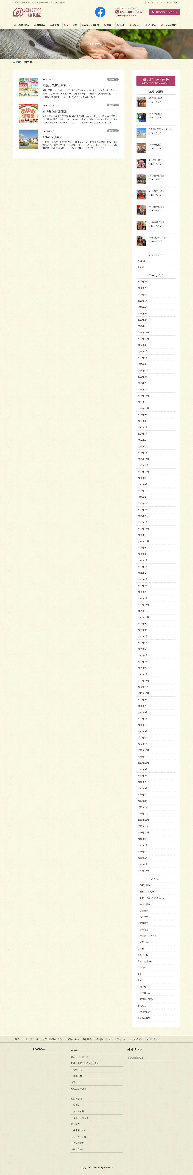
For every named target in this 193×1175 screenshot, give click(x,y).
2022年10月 (143, 541)
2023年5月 (143, 497)
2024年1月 (143, 453)
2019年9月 (143, 769)
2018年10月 (143, 832)
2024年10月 (143, 408)
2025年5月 (143, 364)
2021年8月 (143, 630)
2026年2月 (143, 320)
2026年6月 (143, 294)
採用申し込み (146, 1012)
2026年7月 (143, 288)
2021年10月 (143, 617)
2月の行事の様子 (157, 206)
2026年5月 (143, 301)
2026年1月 (143, 326)
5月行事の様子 (155, 160)
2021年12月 (143, 604)
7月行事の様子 (155, 114)
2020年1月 (143, 744)
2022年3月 (143, 585)
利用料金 (142, 967)
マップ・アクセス (155, 2)
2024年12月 (143, 396)
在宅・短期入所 (145, 961)
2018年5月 (143, 858)
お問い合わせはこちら (166, 12)
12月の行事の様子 (157, 237)
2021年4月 (143, 655)
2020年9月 (143, 700)
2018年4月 (143, 864)
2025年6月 (143, 357)
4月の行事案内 (52, 137)
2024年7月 (143, 427)
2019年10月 (143, 763)
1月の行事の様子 (157, 222)
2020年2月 (143, 737)
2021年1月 (143, 674)
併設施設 (144, 910)
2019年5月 (143, 794)
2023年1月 (143, 522)
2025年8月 (143, 345)
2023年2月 (143, 516)
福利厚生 (144, 917)
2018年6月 (143, 851)
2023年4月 (143, 503)
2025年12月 (143, 332)
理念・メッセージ (148, 891)
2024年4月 (143, 440)
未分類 (141, 267)
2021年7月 (143, 636)
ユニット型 (143, 955)
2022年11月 (143, 535)
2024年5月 (143, 434)
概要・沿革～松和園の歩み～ (153, 898)
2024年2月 (143, 446)
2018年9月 (143, 839)
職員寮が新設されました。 (161, 129)
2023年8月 (143, 484)
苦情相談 (144, 923)
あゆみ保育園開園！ (56, 111)
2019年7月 (143, 782)
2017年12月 (143, 870)
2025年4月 (143, 370)
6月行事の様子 (155, 144)
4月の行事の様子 (157, 175)
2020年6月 (143, 712)
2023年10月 (143, 471)
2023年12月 (143, 459)
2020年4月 (143, 725)
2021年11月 (143, 611)
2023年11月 (143, 465)
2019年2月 (143, 807)
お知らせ (113, 79)
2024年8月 (143, 421)
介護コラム (145, 993)
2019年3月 (143, 801)
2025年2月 (143, 383)
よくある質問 (144, 1018)
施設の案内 (145, 904)
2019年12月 (143, 750)
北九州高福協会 (135, 1058)
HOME (74, 1050)
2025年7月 (143, 351)
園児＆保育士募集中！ (58, 85)
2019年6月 (143, 788)
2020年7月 (143, 706)
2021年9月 (143, 623)
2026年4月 (143, 307)
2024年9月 (143, 414)
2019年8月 (143, 775)
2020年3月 (143, 731)
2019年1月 (143, 813)
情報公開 (144, 929)
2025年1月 (143, 389)
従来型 (141, 948)
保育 (140, 974)
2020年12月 (143, 680)
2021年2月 (143, 668)
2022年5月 (143, 573)
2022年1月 (143, 598)
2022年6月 (143, 567)
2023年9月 (143, 478)
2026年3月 (143, 313)
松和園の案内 (144, 885)
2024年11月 (143, 402)
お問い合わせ (172, 2)
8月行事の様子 (155, 98)
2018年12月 (143, 820)
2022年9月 (143, 547)
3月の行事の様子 (157, 191)
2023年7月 (143, 490)
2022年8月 (143, 554)
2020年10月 (143, 693)
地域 (140, 980)
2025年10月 (143, 339)
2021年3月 (143, 661)
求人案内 (142, 1005)
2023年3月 (143, 510)
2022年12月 (143, 528)
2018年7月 (143, 845)
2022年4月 (143, 579)
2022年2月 (143, 592)
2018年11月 (143, 826)
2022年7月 (143, 560)
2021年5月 (143, 649)
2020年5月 (143, 718)
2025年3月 (143, 377)
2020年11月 (143, 687)
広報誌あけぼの (147, 999)
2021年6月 (143, 642)
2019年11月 (143, 756)
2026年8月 (143, 282)
